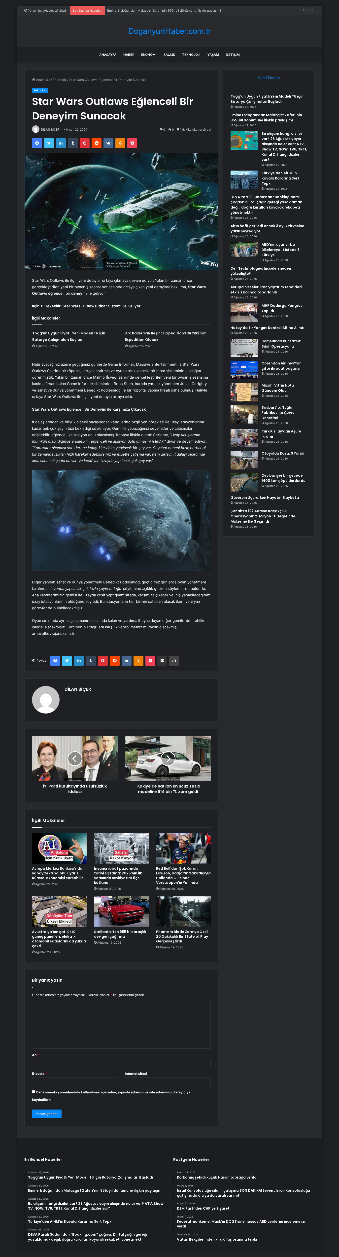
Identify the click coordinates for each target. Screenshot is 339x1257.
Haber (128, 55)
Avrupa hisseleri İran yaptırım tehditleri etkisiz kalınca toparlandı (266, 290)
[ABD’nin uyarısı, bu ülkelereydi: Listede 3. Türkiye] (244, 249)
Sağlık (169, 55)
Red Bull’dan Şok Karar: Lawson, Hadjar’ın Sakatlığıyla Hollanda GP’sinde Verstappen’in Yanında (183, 875)
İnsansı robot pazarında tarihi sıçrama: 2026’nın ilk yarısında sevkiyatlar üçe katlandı (118, 875)
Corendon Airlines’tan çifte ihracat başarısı (282, 366)
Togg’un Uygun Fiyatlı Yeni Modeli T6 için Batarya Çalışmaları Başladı (267, 99)
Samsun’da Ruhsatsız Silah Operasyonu (281, 344)
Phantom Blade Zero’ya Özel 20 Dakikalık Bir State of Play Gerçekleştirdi (182, 936)
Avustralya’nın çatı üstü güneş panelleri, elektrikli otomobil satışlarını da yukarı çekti (59, 938)
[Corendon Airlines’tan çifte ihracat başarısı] (244, 370)
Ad (35, 1055)
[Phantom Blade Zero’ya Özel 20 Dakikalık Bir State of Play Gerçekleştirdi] (183, 911)
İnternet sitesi (136, 1074)
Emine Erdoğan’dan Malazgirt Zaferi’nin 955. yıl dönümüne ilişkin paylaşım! (266, 117)
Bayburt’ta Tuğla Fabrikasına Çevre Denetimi (278, 412)
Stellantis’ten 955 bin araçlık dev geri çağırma (120, 934)
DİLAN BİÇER (50, 129)
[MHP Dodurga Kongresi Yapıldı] (244, 312)
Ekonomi (149, 55)
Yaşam (213, 55)
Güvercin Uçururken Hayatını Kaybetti (265, 497)
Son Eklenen (269, 77)
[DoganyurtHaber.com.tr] (169, 31)
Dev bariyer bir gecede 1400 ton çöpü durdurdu (283, 478)
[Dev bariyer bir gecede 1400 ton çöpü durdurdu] (244, 482)
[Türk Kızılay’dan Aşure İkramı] (244, 438)
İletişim (233, 55)
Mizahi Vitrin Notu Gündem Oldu (278, 388)
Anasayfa (107, 55)
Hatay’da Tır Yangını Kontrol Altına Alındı (267, 327)
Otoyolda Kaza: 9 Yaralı (283, 453)
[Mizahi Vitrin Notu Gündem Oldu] (244, 392)
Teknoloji (191, 55)
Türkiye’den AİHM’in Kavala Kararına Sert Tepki (280, 178)
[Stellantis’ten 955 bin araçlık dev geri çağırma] (121, 911)
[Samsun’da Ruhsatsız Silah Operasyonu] (244, 348)
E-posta (39, 1074)
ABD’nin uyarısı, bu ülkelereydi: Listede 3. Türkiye (281, 249)
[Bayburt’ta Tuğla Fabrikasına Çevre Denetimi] (244, 414)
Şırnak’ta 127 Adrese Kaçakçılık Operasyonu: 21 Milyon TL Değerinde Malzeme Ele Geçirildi (263, 516)
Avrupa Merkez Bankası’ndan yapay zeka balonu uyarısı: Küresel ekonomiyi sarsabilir (58, 873)
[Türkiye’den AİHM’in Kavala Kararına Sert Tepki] (244, 180)
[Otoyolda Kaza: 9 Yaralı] (244, 460)
